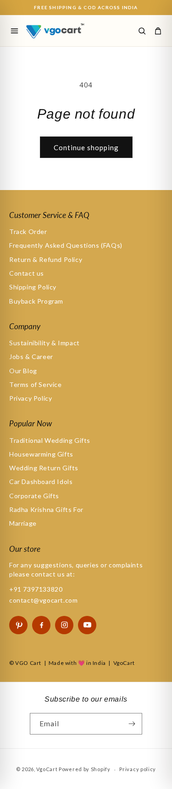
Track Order (28, 231)
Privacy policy (137, 769)
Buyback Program (36, 301)
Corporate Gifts (34, 496)
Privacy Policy (30, 398)
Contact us (26, 273)
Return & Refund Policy (45, 259)
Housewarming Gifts (41, 454)
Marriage (23, 523)
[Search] (142, 30)
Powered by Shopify (85, 769)
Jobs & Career (31, 356)
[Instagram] (64, 625)
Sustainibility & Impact (44, 343)
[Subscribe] (132, 724)
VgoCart (46, 769)
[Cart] (158, 30)
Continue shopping (86, 147)
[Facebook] (41, 625)
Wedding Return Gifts (43, 468)
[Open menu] (14, 30)
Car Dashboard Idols (40, 481)
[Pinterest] (18, 625)
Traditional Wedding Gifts (49, 440)
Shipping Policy (32, 287)
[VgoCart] (60, 30)
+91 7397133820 (35, 589)
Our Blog (23, 371)
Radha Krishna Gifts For (46, 509)
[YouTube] (87, 625)
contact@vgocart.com (43, 600)
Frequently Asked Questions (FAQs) (65, 245)
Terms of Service (35, 384)
